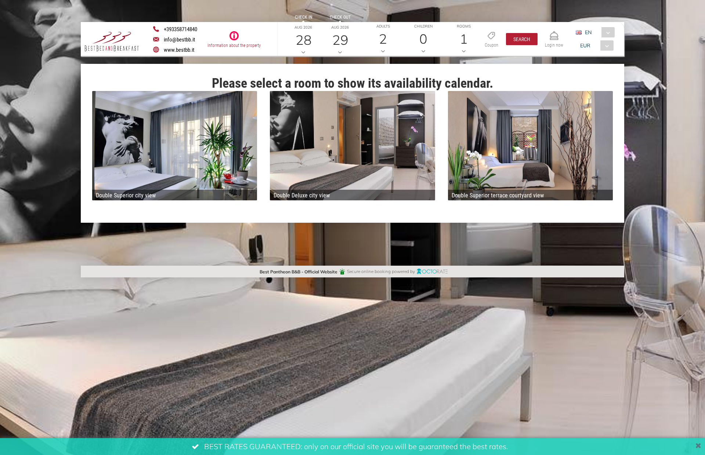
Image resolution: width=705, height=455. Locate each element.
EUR (585, 45)
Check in (303, 17)
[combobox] (598, 32)
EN (588, 32)
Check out (340, 17)
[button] (522, 39)
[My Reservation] (554, 32)
